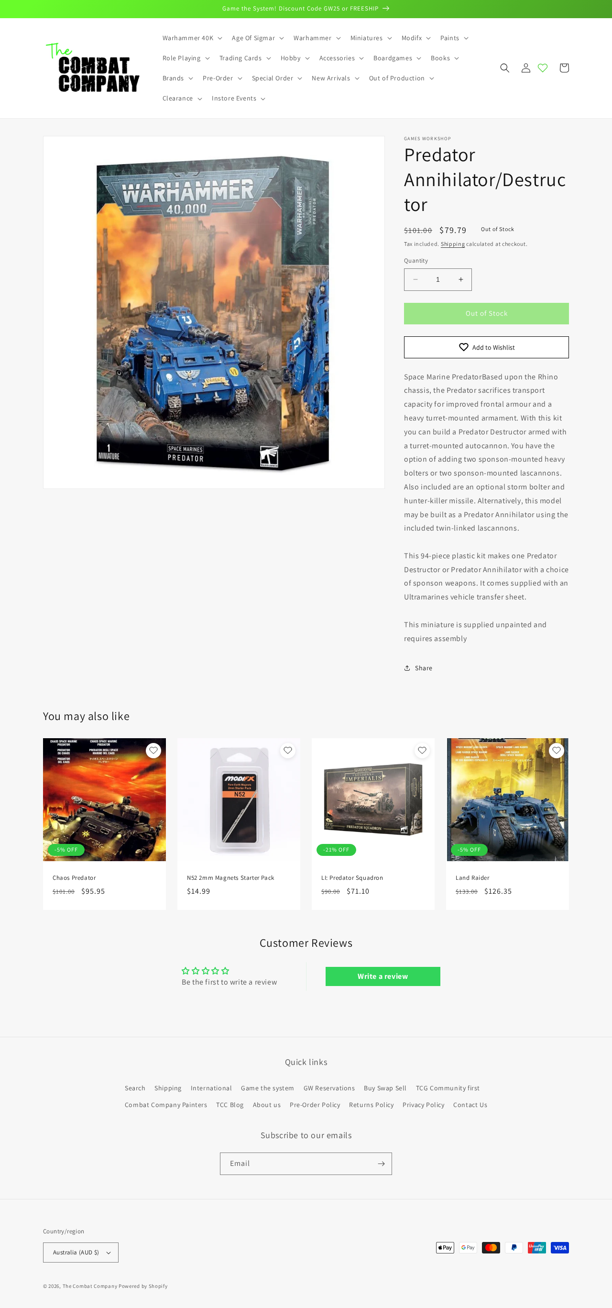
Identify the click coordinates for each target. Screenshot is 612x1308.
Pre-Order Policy (315, 1104)
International (211, 1088)
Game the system (268, 1088)
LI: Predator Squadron (352, 878)
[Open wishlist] (542, 68)
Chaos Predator (74, 878)
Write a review (383, 976)
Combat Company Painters (166, 1104)
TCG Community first (448, 1088)
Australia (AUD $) (76, 1252)
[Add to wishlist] (153, 750)
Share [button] (424, 668)
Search (135, 1088)
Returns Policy (371, 1104)
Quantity (416, 260)
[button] (192, 38)
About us (267, 1104)
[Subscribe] (381, 1164)
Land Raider (473, 878)
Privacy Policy (423, 1104)
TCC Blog (230, 1104)
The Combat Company (90, 1286)
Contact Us (470, 1104)
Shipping (453, 243)
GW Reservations (329, 1088)
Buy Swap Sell (385, 1088)
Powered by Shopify (143, 1286)
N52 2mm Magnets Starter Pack (230, 878)
